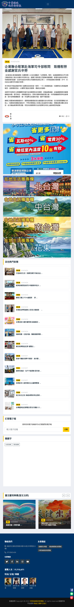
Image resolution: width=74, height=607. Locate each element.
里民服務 (16, 444)
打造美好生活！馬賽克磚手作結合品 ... (29, 273)
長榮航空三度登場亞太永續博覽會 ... (28, 383)
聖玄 (8, 522)
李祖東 (18, 319)
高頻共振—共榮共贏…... (14, 525)
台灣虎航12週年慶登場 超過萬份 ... (28, 322)
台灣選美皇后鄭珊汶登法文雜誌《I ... (28, 407)
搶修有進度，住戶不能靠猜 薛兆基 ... (28, 371)
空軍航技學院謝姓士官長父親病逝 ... (29, 310)
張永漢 (7, 61)
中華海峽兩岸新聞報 (45, 550)
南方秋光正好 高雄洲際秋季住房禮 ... (28, 395)
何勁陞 (18, 295)
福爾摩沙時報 (43, 546)
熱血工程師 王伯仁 (40, 603)
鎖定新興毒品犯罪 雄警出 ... (25, 346)
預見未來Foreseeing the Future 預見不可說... (51, 524)
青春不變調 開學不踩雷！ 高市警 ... (28, 359)
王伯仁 (18, 368)
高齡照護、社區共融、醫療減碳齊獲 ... (29, 334)
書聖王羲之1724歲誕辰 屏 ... (26, 298)
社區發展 (8, 444)
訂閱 (66, 429)
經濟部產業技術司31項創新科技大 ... (28, 285)
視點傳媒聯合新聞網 (55, 546)
